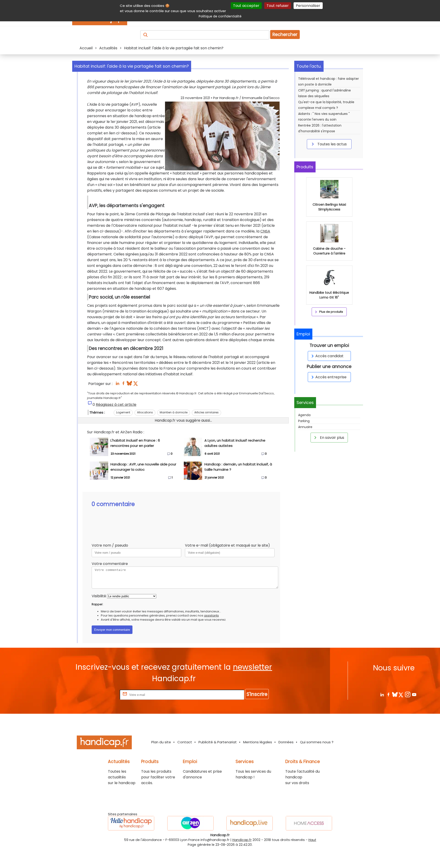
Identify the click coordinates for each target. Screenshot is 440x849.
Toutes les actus (331, 144)
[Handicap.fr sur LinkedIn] (382, 694)
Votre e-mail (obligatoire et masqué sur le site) (227, 545)
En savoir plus (331, 437)
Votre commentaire (110, 563)
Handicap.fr (242, 840)
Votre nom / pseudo (110, 545)
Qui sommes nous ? (316, 742)
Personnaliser (308, 5)
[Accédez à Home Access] (309, 823)
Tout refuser (278, 5)
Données (286, 742)
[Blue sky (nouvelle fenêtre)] (129, 384)
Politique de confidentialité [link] (220, 16)
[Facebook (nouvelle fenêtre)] (123, 384)
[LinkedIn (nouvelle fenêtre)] (117, 384)
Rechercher (284, 34)
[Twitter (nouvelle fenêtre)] (136, 384)
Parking (304, 421)
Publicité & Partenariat (217, 742)
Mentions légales (257, 742)
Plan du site (161, 742)
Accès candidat (329, 356)
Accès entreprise (330, 377)
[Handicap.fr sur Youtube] (414, 694)
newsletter (252, 667)
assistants (211, 615)
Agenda (304, 415)
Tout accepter (246, 5)
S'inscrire (257, 694)
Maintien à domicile (173, 412)
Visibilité (99, 596)
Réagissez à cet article (116, 404)
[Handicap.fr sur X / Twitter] (401, 694)
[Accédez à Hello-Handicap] (131, 823)
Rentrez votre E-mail (100, 694)
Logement (123, 412)
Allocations (145, 412)
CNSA (265, 231)
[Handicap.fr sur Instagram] (407, 694)
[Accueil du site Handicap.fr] (104, 743)
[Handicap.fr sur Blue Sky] (394, 694)
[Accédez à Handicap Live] (249, 823)
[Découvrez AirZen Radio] (190, 823)
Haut (312, 840)
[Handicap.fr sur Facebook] (388, 694)
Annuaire (305, 427)
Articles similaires (206, 412)
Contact (184, 742)
